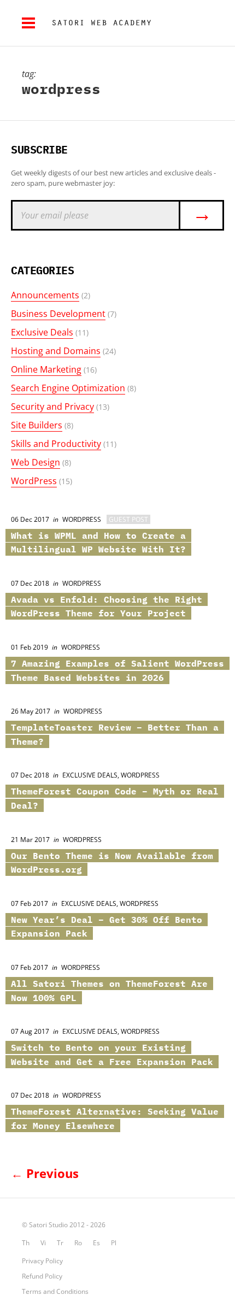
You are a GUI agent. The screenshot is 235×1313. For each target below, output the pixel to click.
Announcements (45, 295)
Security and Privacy (52, 407)
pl (113, 1242)
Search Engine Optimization (68, 388)
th (26, 1242)
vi (43, 1242)
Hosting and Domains (56, 351)
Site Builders (36, 425)
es (96, 1242)
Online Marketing (46, 369)
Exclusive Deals (42, 332)
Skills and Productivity (56, 444)
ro (78, 1242)
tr (60, 1242)
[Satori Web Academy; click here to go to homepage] (97, 23)
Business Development (58, 314)
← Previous (45, 1173)
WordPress (34, 481)
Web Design (35, 462)
